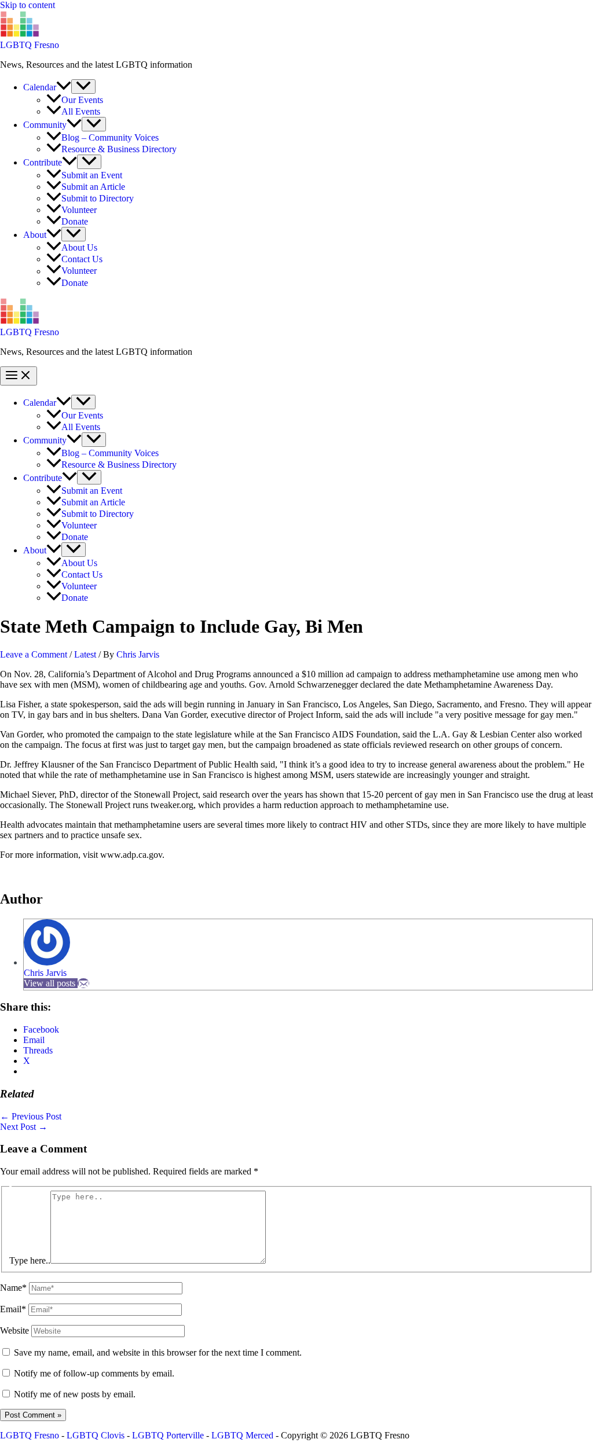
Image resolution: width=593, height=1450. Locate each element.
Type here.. (29, 1260)
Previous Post (30, 1116)
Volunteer (79, 210)
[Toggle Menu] (83, 86)
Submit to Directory (97, 198)
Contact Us (82, 259)
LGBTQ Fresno (29, 45)
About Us (79, 247)
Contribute (42, 162)
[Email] (83, 983)
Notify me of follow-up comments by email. (94, 1373)
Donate (74, 221)
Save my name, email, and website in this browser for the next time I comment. (158, 1352)
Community (45, 125)
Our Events (82, 100)
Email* (13, 1309)
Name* (13, 1288)
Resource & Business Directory (119, 149)
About (34, 235)
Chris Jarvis (45, 973)
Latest (85, 654)
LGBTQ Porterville (168, 1435)
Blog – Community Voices (110, 137)
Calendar (39, 87)
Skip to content (27, 5)
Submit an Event (91, 175)
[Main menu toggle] (18, 376)
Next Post (23, 1127)
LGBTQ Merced (242, 1435)
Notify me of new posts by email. (75, 1394)
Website (14, 1330)
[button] (63, 87)
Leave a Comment (33, 654)
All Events (80, 111)
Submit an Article (93, 187)
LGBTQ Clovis (96, 1435)
